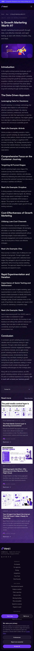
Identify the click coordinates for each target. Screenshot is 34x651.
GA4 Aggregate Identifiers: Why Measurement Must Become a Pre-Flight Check (15, 471)
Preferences (17, 637)
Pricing (17, 570)
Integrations (17, 573)
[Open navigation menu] (31, 6)
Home (2, 14)
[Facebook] (8, 556)
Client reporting (17, 592)
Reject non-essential (17, 642)
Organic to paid (17, 607)
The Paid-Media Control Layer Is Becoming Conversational (14, 425)
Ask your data (17, 595)
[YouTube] (10, 556)
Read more (6, 442)
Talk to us (26, 616)
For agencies (17, 567)
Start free (10, 616)
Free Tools (17, 576)
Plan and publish (17, 601)
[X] (4, 556)
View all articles (29, 398)
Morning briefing (17, 598)
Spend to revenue (17, 604)
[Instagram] (6, 556)
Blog (7, 14)
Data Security (17, 579)
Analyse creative (17, 589)
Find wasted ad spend (17, 586)
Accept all (17, 646)
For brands (17, 564)
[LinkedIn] (1, 556)
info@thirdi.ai (4, 552)
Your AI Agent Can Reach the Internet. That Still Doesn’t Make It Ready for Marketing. (16, 516)
